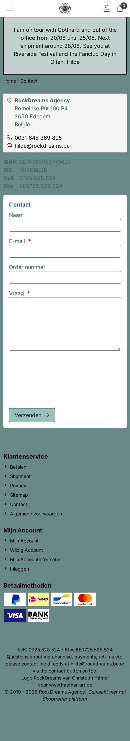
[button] (10, 8)
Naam (16, 215)
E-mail (20, 241)
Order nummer (27, 267)
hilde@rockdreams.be (95, 663)
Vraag (19, 293)
